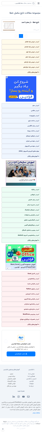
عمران (11, 374)
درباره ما (31, 386)
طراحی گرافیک (11, 384)
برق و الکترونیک (11, 381)
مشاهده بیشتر (36, 413)
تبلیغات (31, 384)
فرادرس (31, 381)
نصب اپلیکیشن (20, 354)
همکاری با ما (31, 376)
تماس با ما (31, 374)
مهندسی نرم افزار (11, 386)
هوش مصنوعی (11, 379)
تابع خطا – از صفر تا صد (30, 22)
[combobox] (17, 3)
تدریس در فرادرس (31, 379)
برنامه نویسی (11, 376)
